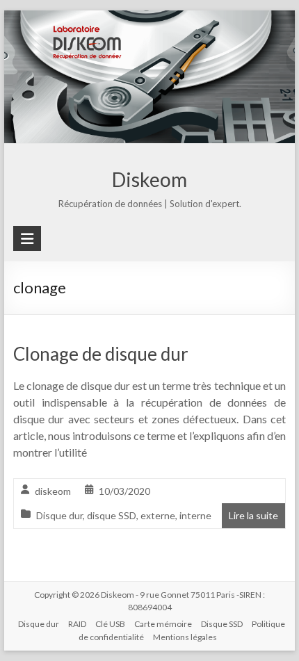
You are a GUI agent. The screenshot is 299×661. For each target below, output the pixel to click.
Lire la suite (253, 515)
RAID (77, 624)
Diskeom (149, 179)
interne (195, 515)
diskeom (53, 491)
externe (157, 515)
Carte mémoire (163, 624)
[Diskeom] (149, 19)
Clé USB (110, 624)
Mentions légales (185, 637)
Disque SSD (222, 624)
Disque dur (59, 515)
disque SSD (111, 515)
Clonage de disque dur (100, 354)
